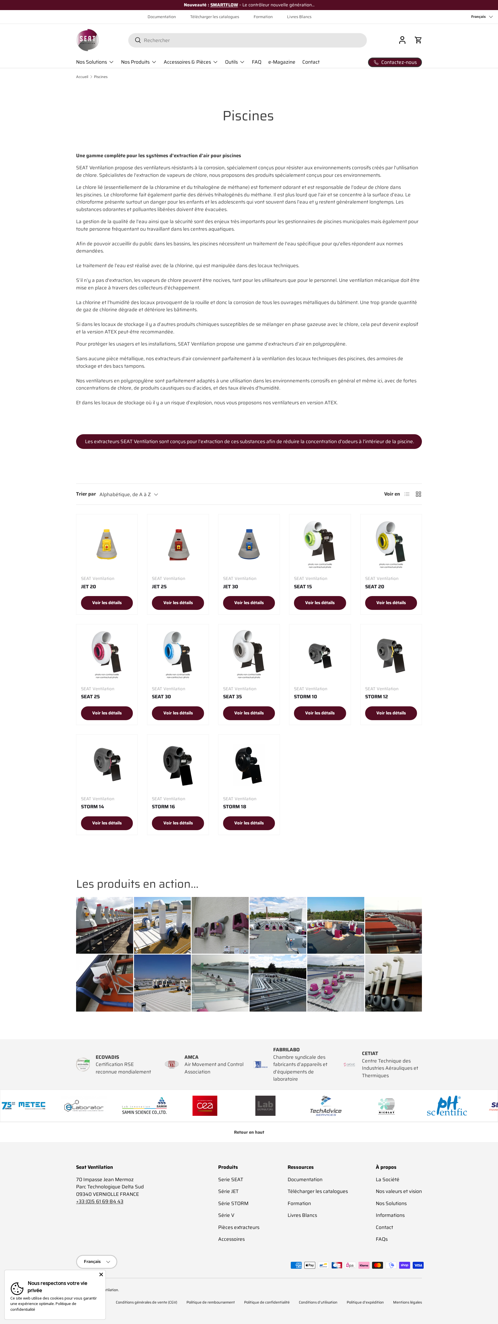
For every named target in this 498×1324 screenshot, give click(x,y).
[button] (418, 40)
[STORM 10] (320, 655)
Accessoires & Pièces (187, 62)
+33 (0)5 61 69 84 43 (99, 1201)
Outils (231, 62)
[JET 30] (249, 545)
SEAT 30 (161, 696)
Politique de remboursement (210, 1302)
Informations (390, 1215)
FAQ (256, 62)
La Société (387, 1179)
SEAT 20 (374, 586)
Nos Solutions (91, 62)
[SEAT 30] (178, 655)
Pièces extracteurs (238, 1227)
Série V (226, 1215)
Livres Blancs (299, 17)
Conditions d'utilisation (318, 1302)
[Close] (101, 1274)
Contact (311, 62)
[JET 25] (178, 545)
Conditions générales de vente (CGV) (146, 1302)
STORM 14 (92, 806)
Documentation (162, 17)
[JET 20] (107, 545)
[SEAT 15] (320, 545)
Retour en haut (249, 1132)
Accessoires (231, 1239)
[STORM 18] (249, 765)
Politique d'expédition (365, 1302)
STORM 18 (234, 806)
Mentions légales (407, 1302)
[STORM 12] (391, 655)
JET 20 (88, 586)
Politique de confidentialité (267, 1302)
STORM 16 (163, 806)
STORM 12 (376, 696)
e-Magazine (281, 62)
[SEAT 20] (391, 545)
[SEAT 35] (249, 655)
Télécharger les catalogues (214, 17)
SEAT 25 (90, 696)
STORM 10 (305, 696)
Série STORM (233, 1203)
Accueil (82, 77)
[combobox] (247, 40)
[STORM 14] (107, 765)
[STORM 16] (178, 765)
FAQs (382, 1239)
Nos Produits (135, 62)
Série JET (228, 1191)
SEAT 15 (303, 586)
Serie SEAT (230, 1179)
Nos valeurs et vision (399, 1191)
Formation (263, 17)
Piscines (100, 77)
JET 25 (159, 586)
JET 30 (230, 586)
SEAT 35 (232, 696)
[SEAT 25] (107, 655)
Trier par (86, 494)
